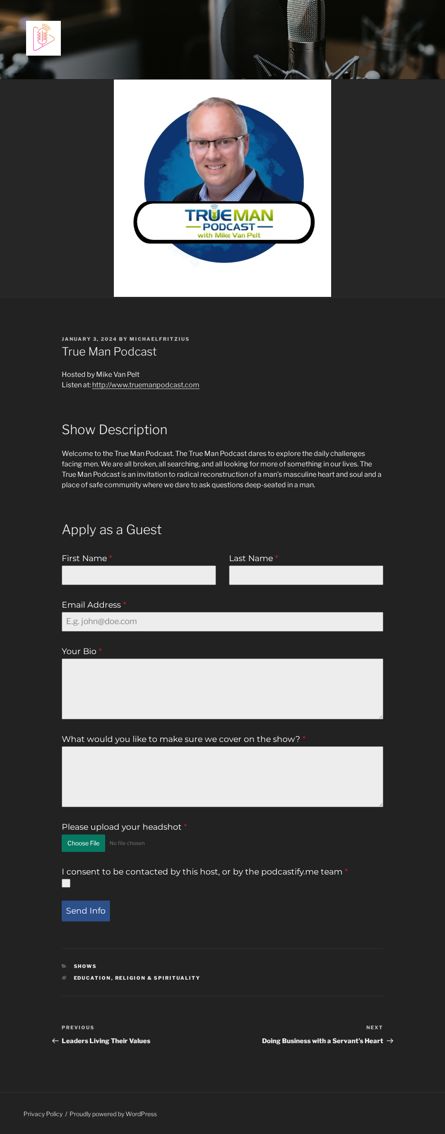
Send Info (86, 911)
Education (92, 978)
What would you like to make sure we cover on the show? (184, 739)
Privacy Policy (43, 1113)
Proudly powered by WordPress (113, 1113)
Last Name (253, 558)
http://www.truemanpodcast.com (145, 385)
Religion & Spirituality (158, 978)
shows (85, 966)
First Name (87, 558)
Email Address (94, 605)
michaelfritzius (160, 339)
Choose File (83, 843)
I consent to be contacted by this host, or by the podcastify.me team (205, 872)
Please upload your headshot (124, 827)
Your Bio (82, 651)
